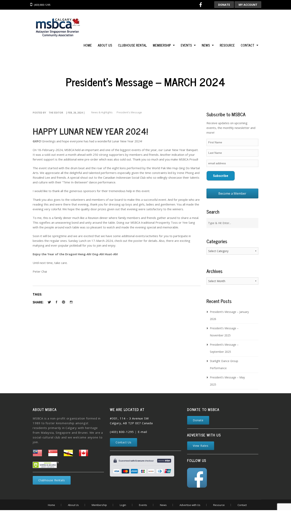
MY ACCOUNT (248, 5)
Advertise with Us (190, 505)
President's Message (129, 112)
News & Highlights (102, 112)
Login (123, 505)
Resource (227, 45)
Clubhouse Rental (132, 45)
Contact (247, 45)
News (206, 45)
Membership (162, 45)
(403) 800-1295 (122, 432)
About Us (105, 45)
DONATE (224, 5)
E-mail (142, 432)
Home (88, 45)
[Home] (57, 28)
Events (186, 45)
